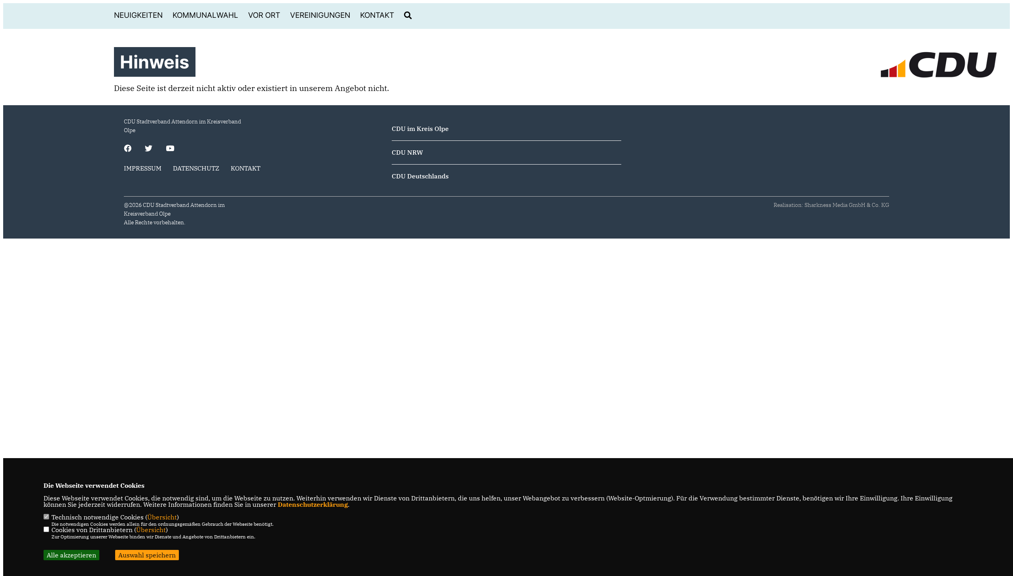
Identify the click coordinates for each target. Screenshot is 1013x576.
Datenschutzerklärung (313, 504)
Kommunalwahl (205, 15)
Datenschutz (196, 168)
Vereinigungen (320, 15)
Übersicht (162, 517)
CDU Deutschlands (420, 176)
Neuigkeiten (138, 15)
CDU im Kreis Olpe (420, 129)
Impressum (142, 168)
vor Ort (264, 15)
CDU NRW (407, 152)
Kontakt (377, 15)
